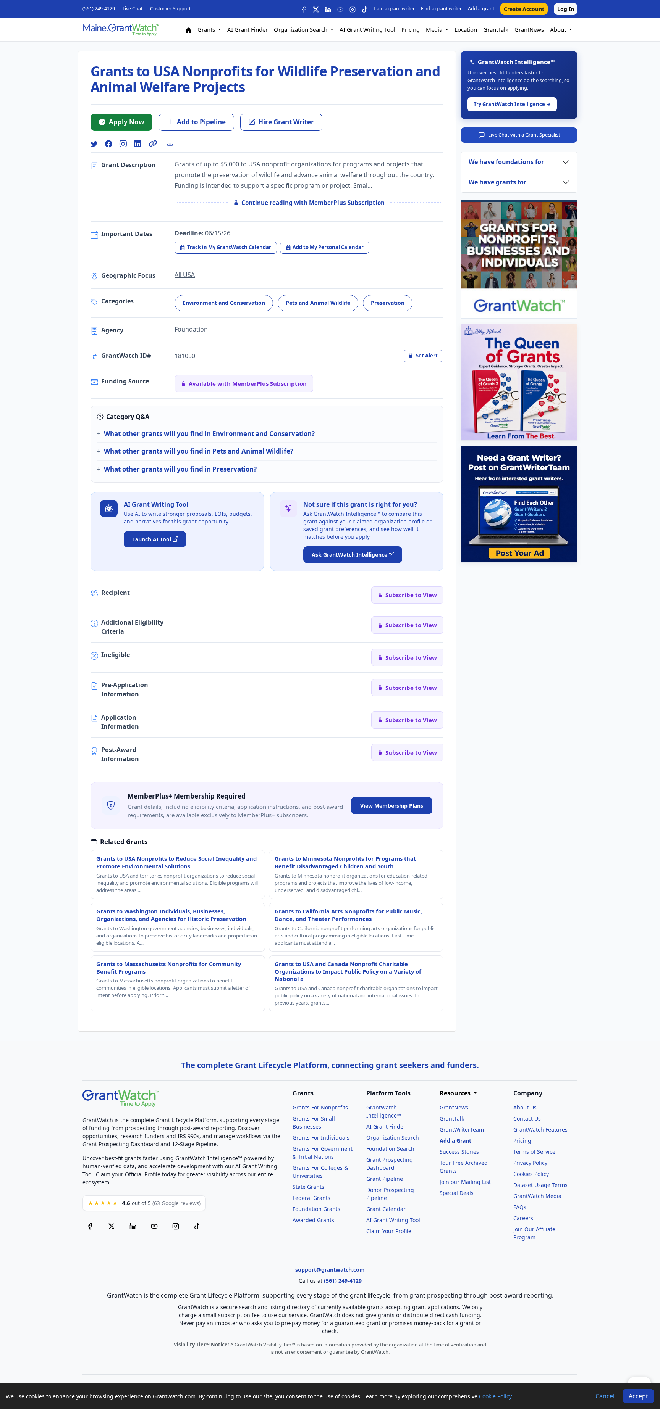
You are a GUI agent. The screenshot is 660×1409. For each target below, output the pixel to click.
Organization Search (392, 1137)
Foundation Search (390, 1148)
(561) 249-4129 (98, 8)
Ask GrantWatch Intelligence (349, 554)
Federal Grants (311, 1197)
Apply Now (126, 122)
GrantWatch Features (540, 1129)
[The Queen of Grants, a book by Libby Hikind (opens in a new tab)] (519, 382)
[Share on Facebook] (108, 143)
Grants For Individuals (321, 1137)
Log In (565, 9)
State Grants (308, 1186)
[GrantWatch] (120, 29)
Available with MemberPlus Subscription (248, 383)
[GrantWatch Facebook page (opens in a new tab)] (90, 1226)
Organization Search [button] (301, 29)
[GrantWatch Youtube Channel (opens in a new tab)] (154, 1226)
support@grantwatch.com (330, 1269)
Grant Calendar (386, 1209)
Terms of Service (534, 1151)
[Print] (173, 143)
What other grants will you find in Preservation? (180, 469)
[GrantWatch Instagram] (352, 9)
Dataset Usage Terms (540, 1184)
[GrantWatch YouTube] (340, 9)
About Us (525, 1107)
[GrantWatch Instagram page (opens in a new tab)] (175, 1226)
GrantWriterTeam (462, 1129)
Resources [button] (456, 1093)
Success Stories (459, 1151)
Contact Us (527, 1118)
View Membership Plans (391, 805)
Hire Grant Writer (286, 122)
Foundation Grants (316, 1209)
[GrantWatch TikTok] (365, 9)
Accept (638, 1396)
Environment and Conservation (224, 302)
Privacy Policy (530, 1162)
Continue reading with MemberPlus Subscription (313, 202)
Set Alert (427, 355)
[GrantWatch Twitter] (316, 9)
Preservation (387, 302)
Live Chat (132, 8)
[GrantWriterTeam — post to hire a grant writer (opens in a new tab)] (519, 504)
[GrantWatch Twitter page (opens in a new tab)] (111, 1226)
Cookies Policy (531, 1173)
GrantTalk (495, 29)
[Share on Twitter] (94, 143)
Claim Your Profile (388, 1231)
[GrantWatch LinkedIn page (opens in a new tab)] (133, 1226)
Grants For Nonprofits (320, 1107)
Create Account (524, 9)
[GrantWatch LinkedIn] (328, 9)
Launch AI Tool (151, 539)
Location (466, 29)
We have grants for (497, 182)
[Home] (188, 29)
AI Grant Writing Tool (367, 29)
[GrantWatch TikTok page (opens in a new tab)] (197, 1226)
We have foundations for (506, 162)
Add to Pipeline (201, 122)
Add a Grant (455, 1140)
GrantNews (529, 29)
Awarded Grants (313, 1220)
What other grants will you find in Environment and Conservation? (209, 433)
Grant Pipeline (384, 1178)
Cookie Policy (495, 1396)
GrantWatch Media (537, 1196)
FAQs (519, 1207)
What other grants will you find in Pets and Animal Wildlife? (198, 451)
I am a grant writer (394, 8)
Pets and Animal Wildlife (318, 302)
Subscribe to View (411, 595)
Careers (523, 1218)
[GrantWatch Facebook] (304, 9)
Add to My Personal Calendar (328, 247)
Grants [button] (207, 29)
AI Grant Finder (247, 29)
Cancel (605, 1396)
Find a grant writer (441, 8)
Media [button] (435, 29)
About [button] (559, 29)
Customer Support (170, 8)
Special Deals (457, 1192)
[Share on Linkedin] (137, 143)
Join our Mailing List (465, 1181)
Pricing (410, 29)
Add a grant (481, 8)
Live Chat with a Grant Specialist (524, 134)
